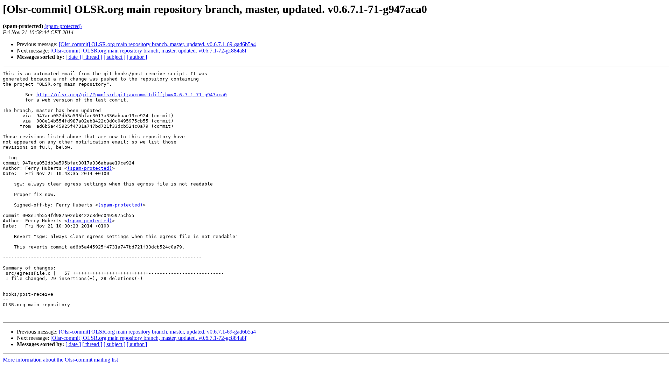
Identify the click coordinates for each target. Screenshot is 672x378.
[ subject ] (114, 57)
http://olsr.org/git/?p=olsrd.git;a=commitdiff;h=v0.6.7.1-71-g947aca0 (131, 94)
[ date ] (73, 57)
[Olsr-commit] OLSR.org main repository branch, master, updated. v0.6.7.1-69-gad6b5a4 (157, 44)
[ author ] (137, 57)
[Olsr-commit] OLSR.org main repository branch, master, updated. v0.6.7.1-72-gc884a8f (148, 51)
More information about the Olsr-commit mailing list (60, 360)
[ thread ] (92, 57)
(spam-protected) (63, 26)
